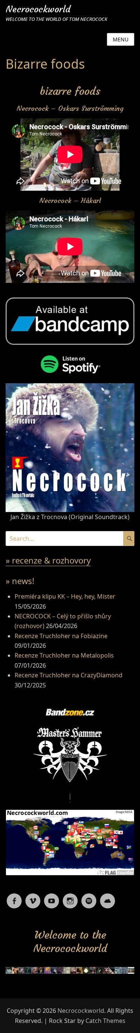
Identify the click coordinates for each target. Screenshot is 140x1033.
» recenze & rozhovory (48, 560)
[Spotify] (88, 898)
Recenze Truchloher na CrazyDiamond (68, 675)
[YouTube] (51, 898)
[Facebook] (14, 898)
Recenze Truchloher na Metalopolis (64, 655)
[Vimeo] (32, 898)
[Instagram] (70, 898)
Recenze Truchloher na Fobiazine (61, 636)
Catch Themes (105, 1021)
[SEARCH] (128, 538)
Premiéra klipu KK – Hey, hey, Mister (65, 596)
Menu (120, 39)
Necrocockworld (38, 9)
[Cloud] (107, 898)
